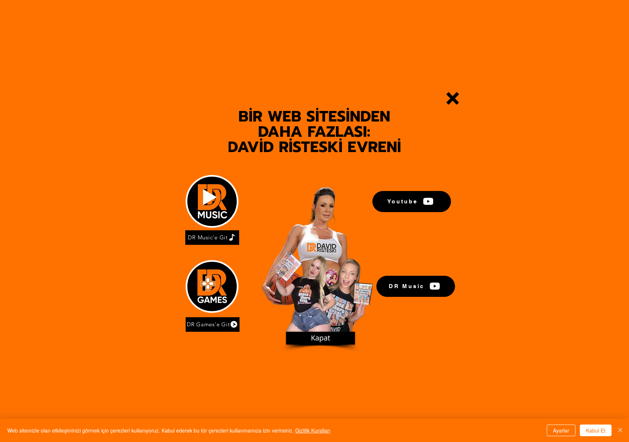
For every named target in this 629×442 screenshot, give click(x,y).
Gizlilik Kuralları (312, 430)
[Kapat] (620, 430)
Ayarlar (561, 430)
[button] (452, 98)
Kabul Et (595, 430)
